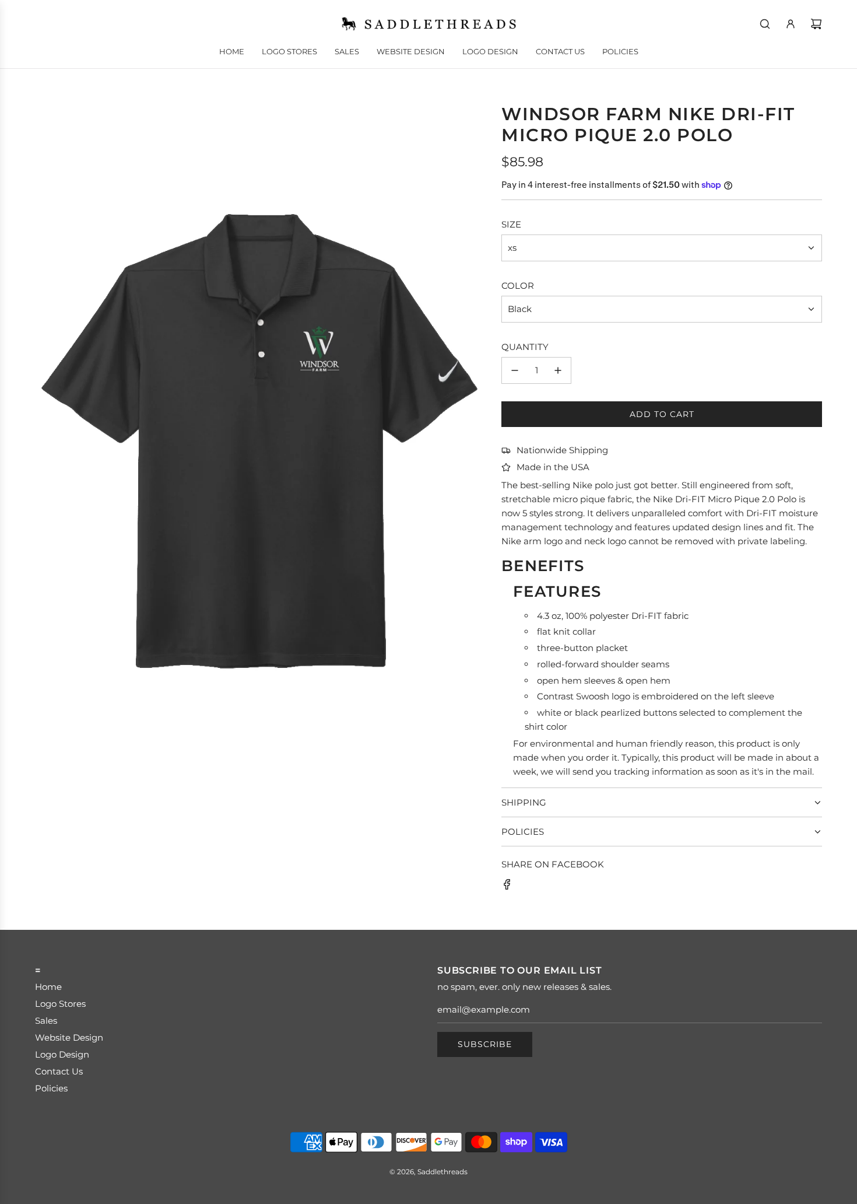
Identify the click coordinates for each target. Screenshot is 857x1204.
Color (517, 285)
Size (511, 224)
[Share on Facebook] (507, 886)
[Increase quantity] (558, 370)
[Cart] (816, 24)
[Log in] (790, 24)
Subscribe (485, 1044)
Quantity (525, 346)
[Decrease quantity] (515, 370)
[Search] (765, 24)
